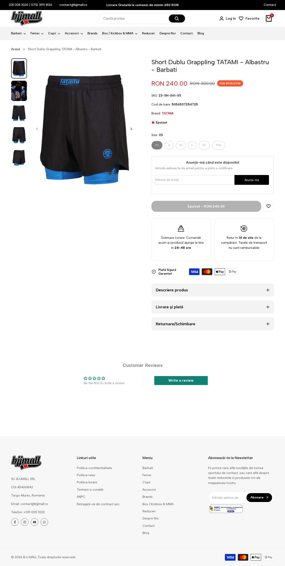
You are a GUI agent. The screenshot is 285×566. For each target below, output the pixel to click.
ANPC (81, 497)
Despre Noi (150, 518)
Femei (146, 475)
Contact (270, 5)
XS (159, 146)
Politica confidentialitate (94, 468)
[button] (268, 206)
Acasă (15, 49)
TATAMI (167, 113)
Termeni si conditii (90, 490)
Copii (146, 482)
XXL (220, 146)
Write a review (180, 380)
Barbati (147, 468)
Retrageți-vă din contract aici (98, 504)
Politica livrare (87, 482)
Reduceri (148, 511)
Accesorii (149, 490)
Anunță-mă (251, 180)
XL (206, 146)
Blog (145, 533)
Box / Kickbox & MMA (157, 504)
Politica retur (86, 475)
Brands (147, 497)
